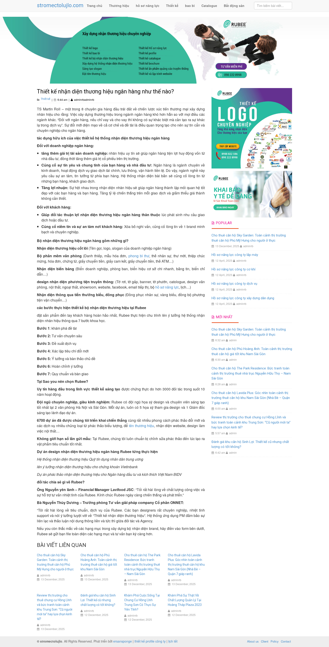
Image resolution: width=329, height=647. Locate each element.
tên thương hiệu (141, 425)
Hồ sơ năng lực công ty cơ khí (233, 269)
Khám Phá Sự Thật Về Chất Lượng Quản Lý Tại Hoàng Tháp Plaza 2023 (185, 600)
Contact (286, 641)
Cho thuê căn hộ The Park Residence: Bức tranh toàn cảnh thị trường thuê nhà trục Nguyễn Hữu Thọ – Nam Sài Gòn (142, 564)
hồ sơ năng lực (147, 5)
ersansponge (122, 641)
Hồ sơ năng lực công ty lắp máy (235, 255)
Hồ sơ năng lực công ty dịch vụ (234, 284)
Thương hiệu (119, 5)
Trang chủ (94, 5)
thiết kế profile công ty (150, 641)
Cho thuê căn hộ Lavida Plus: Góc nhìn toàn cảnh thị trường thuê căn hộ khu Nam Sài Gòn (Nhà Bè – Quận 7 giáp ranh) (186, 564)
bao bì (190, 5)
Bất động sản (234, 5)
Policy (275, 641)
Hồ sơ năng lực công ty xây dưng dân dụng (243, 298)
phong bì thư (138, 255)
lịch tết (172, 641)
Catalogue (209, 5)
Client (264, 641)
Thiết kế (172, 5)
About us (253, 641)
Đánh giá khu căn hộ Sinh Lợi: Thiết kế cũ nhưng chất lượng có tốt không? (98, 600)
